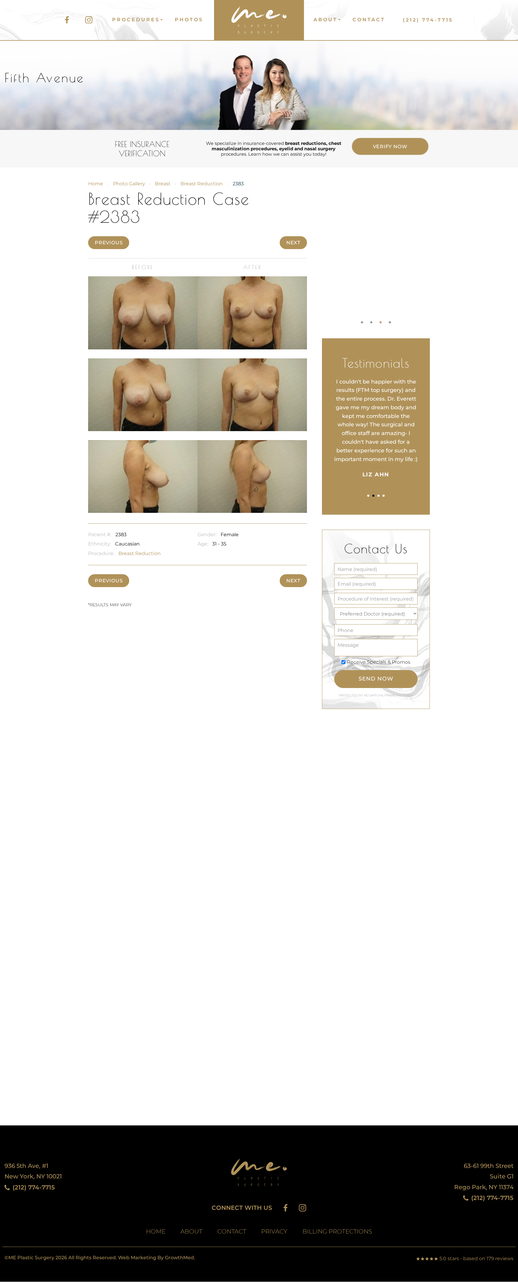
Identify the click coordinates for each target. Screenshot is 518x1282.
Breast (163, 184)
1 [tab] (362, 322)
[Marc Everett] (258, 17)
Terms (407, 695)
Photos (189, 19)
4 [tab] (390, 322)
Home (95, 184)
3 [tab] (381, 322)
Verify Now (390, 146)
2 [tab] (371, 322)
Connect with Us (242, 1208)
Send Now (376, 678)
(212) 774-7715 (428, 20)
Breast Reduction (201, 184)
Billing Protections (337, 1231)
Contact (369, 19)
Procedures (136, 19)
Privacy (392, 695)
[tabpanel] (376, 248)
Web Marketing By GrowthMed (156, 1257)
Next (293, 243)
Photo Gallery (129, 184)
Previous (109, 243)
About (326, 19)
